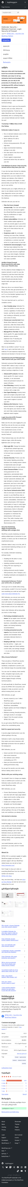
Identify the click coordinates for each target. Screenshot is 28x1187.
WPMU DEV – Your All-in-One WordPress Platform (13, 1016)
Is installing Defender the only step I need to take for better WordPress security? (10, 933)
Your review (5, 1094)
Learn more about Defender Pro (11, 593)
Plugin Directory (6, 7)
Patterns (17, 1130)
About (3, 1121)
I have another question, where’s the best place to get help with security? (9, 989)
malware (15, 1060)
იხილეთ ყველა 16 (21, 1053)
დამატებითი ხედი (7, 1068)
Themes (17, 1124)
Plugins (17, 1127)
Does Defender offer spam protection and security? (9, 957)
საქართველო (9, 1163)
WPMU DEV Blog (7, 876)
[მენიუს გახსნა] (25, 2)
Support (4, 1137)
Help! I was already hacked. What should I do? (9, 976)
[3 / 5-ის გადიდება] (11, 902)
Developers (5, 1140)
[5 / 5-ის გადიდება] (11, 911)
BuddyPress (6, 1156)
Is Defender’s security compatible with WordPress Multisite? (11, 951)
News (3, 1124)
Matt (4, 1151)
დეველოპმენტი (7, 58)
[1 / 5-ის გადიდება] (11, 893)
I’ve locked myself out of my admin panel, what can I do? (10, 970)
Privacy (4, 1130)
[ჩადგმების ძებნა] (18, 12)
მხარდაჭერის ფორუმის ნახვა (10, 1112)
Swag (17, 1143)
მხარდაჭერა (6, 62)
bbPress (5, 1153)
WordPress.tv (6, 1143)
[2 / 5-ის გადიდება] (24, 893)
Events (17, 1137)
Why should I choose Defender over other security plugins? (10, 926)
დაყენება (6, 54)
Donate (18, 1140)
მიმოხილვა (6, 50)
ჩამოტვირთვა (6, 40)
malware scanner (22, 1060)
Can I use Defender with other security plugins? (8, 945)
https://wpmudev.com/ (8, 865)
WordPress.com (7, 1148)
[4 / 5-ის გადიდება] (24, 902)
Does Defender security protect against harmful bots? (10, 939)
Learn (3, 1135)
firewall (16, 1057)
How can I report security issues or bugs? (8, 982)
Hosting (4, 1127)
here (6, 349)
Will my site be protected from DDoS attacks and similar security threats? (9, 964)
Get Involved (18, 1135)
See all (24, 1094)
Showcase (18, 1121)
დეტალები (6, 46)
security (24, 1063)
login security (23, 1057)
